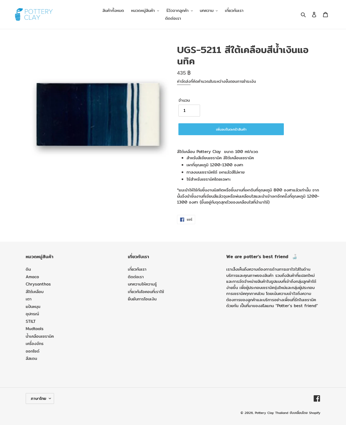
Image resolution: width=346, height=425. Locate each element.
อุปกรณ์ (32, 314)
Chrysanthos (38, 284)
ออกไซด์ (32, 351)
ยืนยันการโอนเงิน (142, 299)
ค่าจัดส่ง (184, 81)
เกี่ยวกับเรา (137, 269)
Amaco (32, 277)
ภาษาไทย (38, 398)
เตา (29, 299)
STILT (31, 321)
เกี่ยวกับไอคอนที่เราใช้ (146, 291)
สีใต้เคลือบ (35, 291)
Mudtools (35, 329)
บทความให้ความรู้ (142, 284)
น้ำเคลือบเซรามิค (40, 336)
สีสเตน (31, 358)
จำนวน (184, 100)
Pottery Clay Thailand (271, 412)
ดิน (28, 269)
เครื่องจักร (35, 343)
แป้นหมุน (33, 306)
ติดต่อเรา (136, 277)
